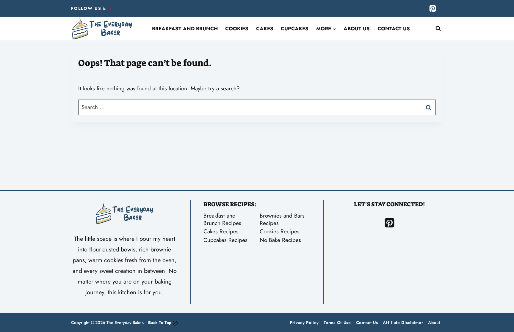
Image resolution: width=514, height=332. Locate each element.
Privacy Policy (304, 322)
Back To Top (160, 322)
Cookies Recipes (280, 231)
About (434, 322)
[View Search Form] (438, 28)
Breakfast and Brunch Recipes (222, 219)
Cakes (264, 28)
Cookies (236, 28)
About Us (357, 28)
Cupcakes (294, 28)
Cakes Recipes (221, 231)
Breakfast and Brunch (185, 28)
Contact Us (393, 28)
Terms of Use (337, 322)
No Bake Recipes (280, 240)
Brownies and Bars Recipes (282, 219)
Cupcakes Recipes (225, 240)
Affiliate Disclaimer (403, 322)
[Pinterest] (432, 8)
